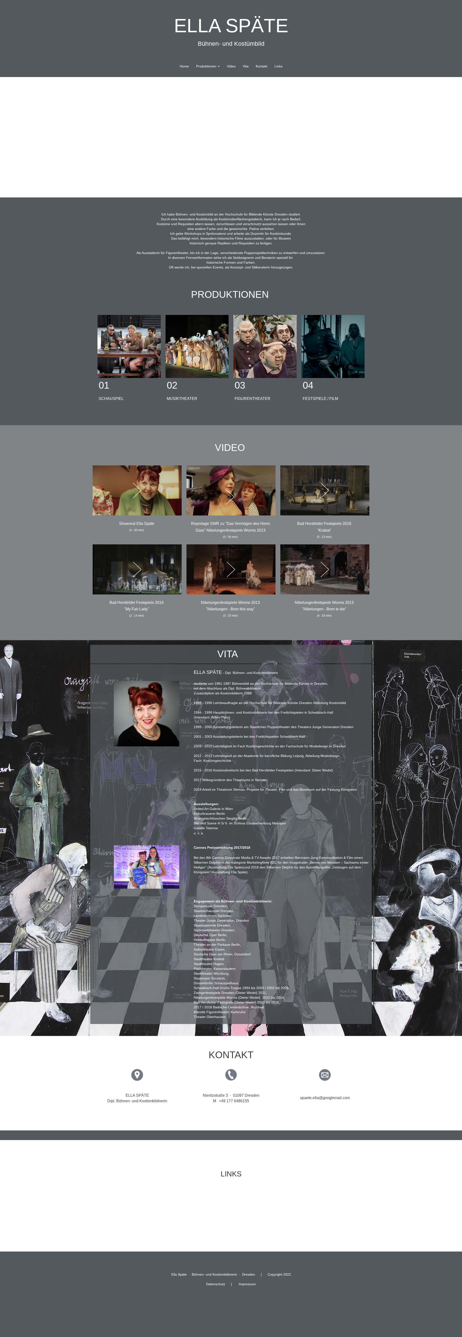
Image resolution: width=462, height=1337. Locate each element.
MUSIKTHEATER (182, 399)
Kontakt (261, 66)
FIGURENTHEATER (252, 399)
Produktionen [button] (206, 66)
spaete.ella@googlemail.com (325, 1098)
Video (231, 66)
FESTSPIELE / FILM (320, 399)
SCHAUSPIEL (111, 399)
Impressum (247, 1284)
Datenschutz (215, 1284)
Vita (246, 66)
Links (278, 66)
